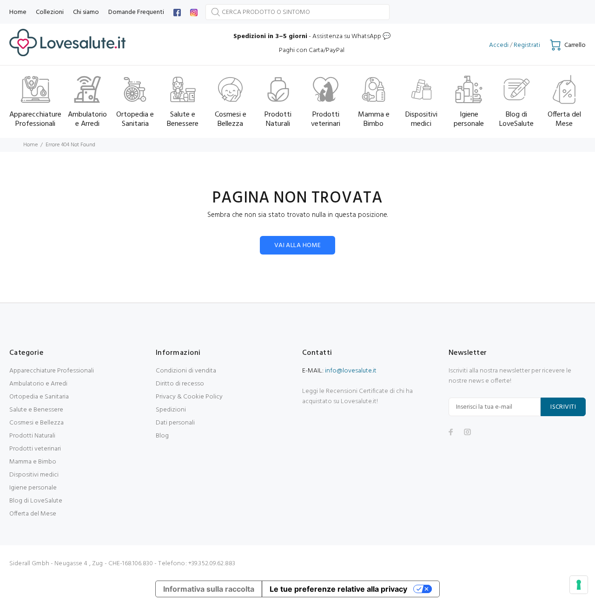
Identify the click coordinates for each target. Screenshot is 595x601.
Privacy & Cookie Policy (189, 397)
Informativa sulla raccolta (208, 589)
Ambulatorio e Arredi (38, 384)
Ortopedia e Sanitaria (39, 397)
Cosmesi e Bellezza (36, 423)
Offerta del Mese (32, 514)
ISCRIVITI (563, 407)
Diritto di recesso (180, 384)
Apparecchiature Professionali (51, 371)
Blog (162, 436)
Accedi (499, 45)
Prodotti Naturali (32, 436)
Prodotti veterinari (35, 449)
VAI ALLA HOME (297, 245)
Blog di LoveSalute (35, 501)
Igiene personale (33, 488)
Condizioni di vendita (186, 371)
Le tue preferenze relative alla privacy (338, 589)
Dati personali (175, 423)
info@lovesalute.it (351, 371)
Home (30, 145)
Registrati (527, 45)
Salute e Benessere (36, 410)
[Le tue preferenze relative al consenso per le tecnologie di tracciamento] (579, 585)
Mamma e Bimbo (32, 462)
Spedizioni (171, 410)
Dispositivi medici (34, 475)
